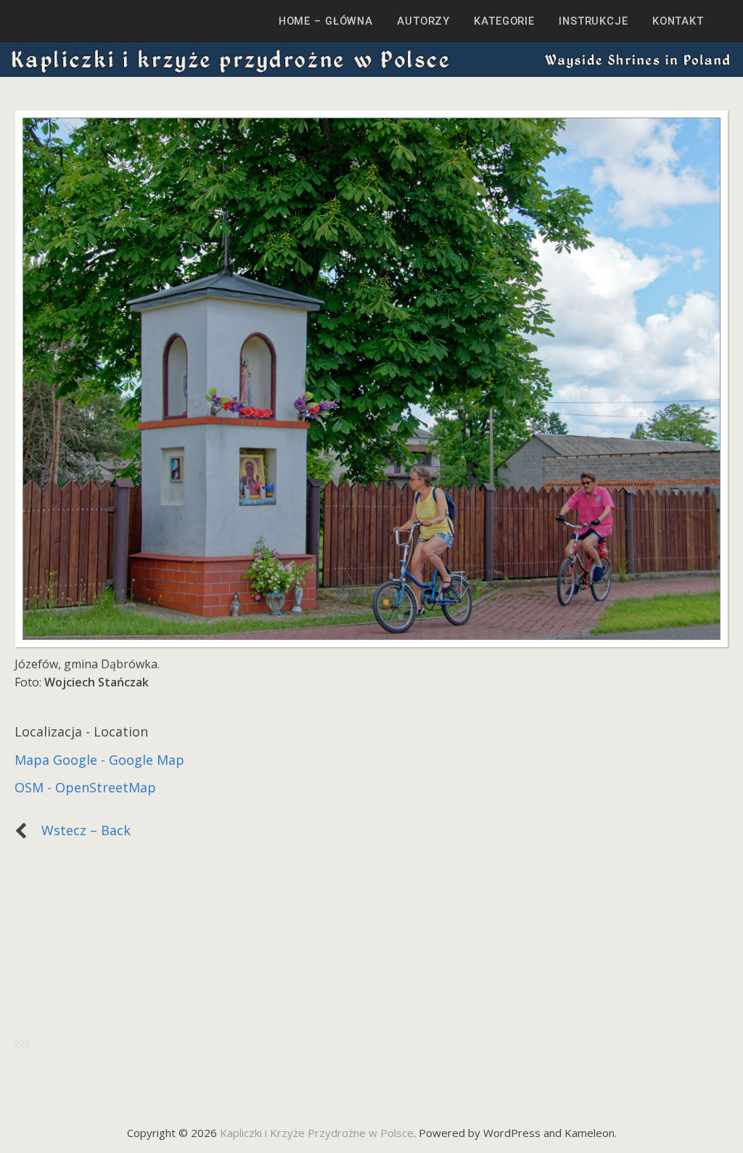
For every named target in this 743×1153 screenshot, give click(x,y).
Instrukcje (593, 21)
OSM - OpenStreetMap (85, 787)
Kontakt (678, 21)
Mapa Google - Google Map (99, 759)
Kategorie (504, 21)
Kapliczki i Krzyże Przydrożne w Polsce (317, 1132)
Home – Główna (326, 21)
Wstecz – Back (79, 830)
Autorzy (423, 21)
